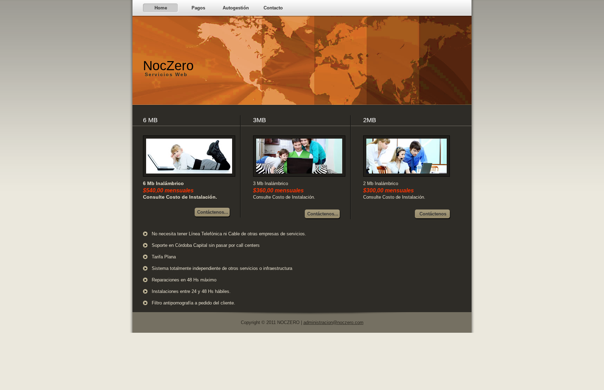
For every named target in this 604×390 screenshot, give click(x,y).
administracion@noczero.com (333, 322)
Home (160, 7)
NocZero (168, 67)
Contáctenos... (212, 212)
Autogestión (236, 7)
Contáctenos (432, 213)
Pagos (198, 7)
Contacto (273, 7)
